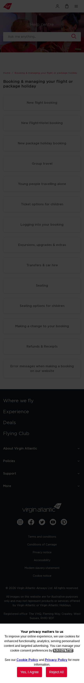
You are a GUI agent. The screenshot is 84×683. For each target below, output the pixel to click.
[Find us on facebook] (31, 522)
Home (6, 73)
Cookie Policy (27, 660)
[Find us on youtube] (53, 522)
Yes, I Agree (29, 672)
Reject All (56, 672)
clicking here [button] (63, 650)
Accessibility (42, 560)
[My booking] (66, 6)
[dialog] (42, 653)
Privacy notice (42, 552)
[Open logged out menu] (57, 6)
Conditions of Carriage (42, 544)
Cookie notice (42, 576)
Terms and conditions (42, 536)
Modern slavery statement (42, 568)
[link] (42, 400)
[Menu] (76, 6)
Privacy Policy (56, 660)
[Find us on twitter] (42, 522)
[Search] (73, 37)
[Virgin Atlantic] (15, 6)
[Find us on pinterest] (64, 522)
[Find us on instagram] (20, 522)
